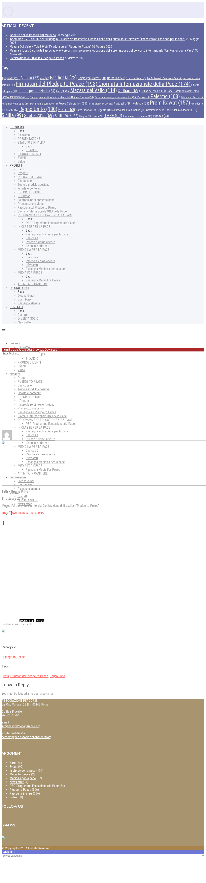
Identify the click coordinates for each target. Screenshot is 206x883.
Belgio (85, 78)
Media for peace (20, 774)
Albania (29, 77)
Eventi (13, 767)
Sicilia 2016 (66, 116)
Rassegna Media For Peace (43, 280)
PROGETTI (16, 165)
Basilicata (63, 77)
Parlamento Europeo (15, 103)
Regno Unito (38, 109)
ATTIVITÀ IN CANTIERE (32, 284)
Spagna (85, 116)
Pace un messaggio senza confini (116, 97)
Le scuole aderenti (37, 246)
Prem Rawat (170, 102)
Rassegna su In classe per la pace (47, 234)
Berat (99, 78)
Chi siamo (24, 135)
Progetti (23, 173)
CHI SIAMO (17, 127)
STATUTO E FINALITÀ (31, 142)
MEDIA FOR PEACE (30, 273)
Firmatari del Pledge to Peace (57, 83)
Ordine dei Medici (153, 91)
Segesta (104, 110)
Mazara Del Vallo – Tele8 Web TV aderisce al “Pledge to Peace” (50, 47)
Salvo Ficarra (86, 110)
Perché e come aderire (40, 242)
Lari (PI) (63, 91)
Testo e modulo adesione (33, 185)
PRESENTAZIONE (29, 139)
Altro (13, 763)
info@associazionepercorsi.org (21, 726)
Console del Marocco (136, 78)
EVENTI (22, 158)
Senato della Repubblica (128, 110)
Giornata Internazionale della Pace (144, 84)
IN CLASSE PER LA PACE (34, 227)
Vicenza (161, 116)
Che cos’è (32, 238)
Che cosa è (25, 181)
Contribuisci (25, 299)
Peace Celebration (73, 103)
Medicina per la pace (23, 778)
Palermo (165, 96)
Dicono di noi (26, 295)
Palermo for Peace (192, 97)
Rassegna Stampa (21, 793)
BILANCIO (32, 150)
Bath (6, 676)
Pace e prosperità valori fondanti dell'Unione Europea (62, 97)
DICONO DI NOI (19, 288)
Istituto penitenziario (36, 91)
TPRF (113, 115)
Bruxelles (116, 78)
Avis (44, 78)
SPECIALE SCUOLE (30, 192)
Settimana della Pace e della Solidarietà (171, 110)
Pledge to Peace (14, 657)
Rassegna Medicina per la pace (45, 269)
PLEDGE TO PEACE (30, 177)
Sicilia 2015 (39, 115)
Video (21, 162)
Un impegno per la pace (137, 116)
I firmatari (32, 265)
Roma (66, 109)
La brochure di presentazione (36, 200)
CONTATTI (16, 307)
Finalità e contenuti (29, 188)
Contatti (23, 315)
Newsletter (25, 322)
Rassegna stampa (29, 303)
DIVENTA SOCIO (28, 318)
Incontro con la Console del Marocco (33, 35)
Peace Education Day (100, 104)
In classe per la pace (23, 770)
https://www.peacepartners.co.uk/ (23, 513)
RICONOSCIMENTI (29, 154)
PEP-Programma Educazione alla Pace (50, 223)
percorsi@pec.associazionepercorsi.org (27, 737)
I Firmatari (24, 196)
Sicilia (12, 115)
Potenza (140, 103)
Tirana (97, 116)
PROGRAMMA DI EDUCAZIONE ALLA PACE (45, 215)
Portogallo (123, 103)
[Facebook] (6, 634)
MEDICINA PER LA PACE (33, 250)
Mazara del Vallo (93, 90)
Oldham (129, 90)
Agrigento (11, 78)
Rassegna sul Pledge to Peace (37, 207)
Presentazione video (31, 204)
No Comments (46, 438)
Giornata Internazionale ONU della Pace (42, 211)
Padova (143, 97)
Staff (19, 438)
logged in (24, 693)
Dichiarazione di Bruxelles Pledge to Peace (37, 58)
